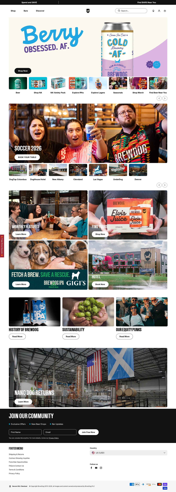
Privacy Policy (54, 438)
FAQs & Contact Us (16, 466)
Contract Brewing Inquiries (19, 458)
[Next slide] (164, 98)
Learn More (23, 401)
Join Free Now (88, 432)
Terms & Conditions (16, 470)
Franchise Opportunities (18, 462)
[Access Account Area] (159, 10)
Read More (17, 336)
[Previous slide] (159, 98)
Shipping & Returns (16, 454)
